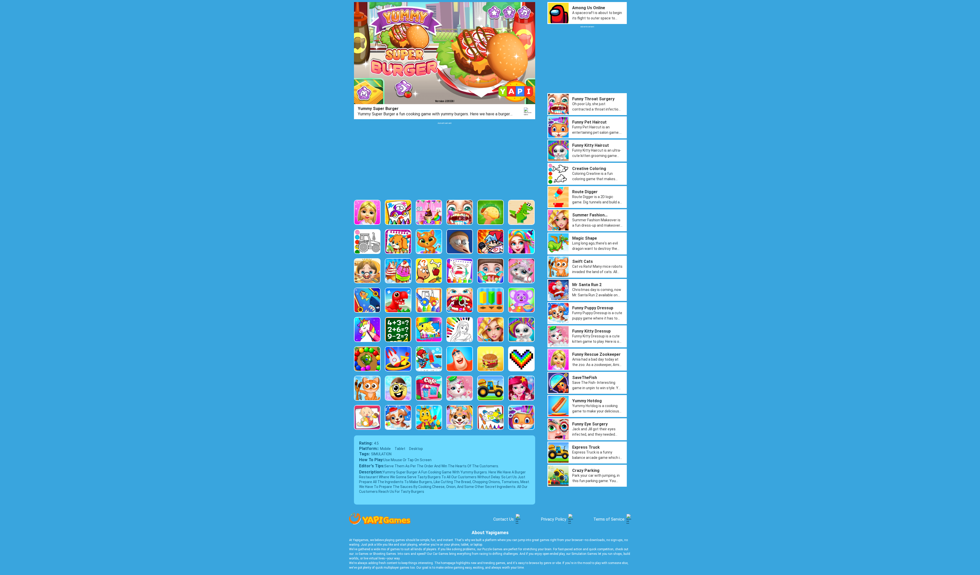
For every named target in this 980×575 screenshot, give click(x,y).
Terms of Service (608, 519)
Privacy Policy (553, 519)
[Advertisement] (444, 160)
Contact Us (503, 519)
